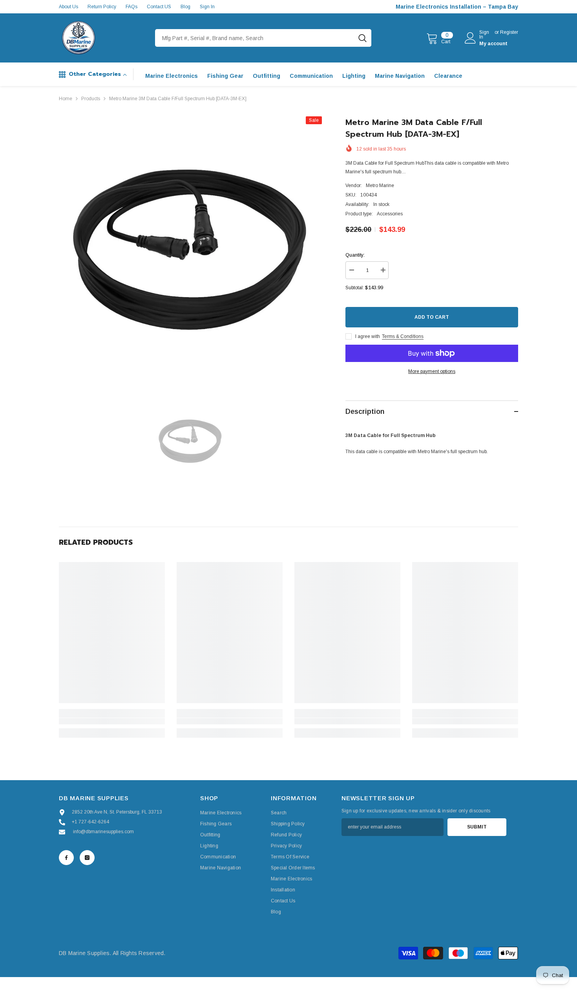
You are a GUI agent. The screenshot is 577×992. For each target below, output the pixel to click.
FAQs (131, 6)
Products (90, 98)
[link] (112, 721)
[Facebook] (66, 857)
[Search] (263, 38)
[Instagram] (87, 857)
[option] (190, 248)
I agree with (367, 336)
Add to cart (431, 317)
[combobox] (254, 38)
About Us (68, 6)
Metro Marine (380, 185)
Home (65, 98)
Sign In (207, 6)
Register (509, 32)
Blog (185, 6)
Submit (477, 827)
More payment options (431, 371)
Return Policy (102, 6)
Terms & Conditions (403, 336)
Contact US (159, 6)
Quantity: (355, 255)
